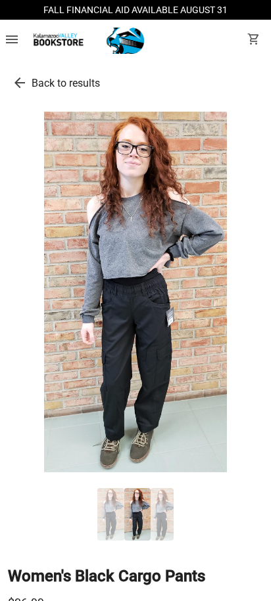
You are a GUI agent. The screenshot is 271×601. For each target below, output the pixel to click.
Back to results (66, 83)
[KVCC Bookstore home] (86, 41)
